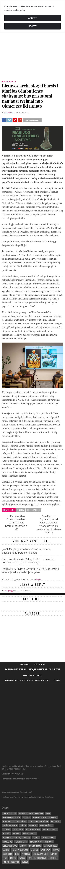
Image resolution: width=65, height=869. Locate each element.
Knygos (13, 858)
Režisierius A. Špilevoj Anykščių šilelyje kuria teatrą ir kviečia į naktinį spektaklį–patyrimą (30, 571)
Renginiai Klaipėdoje (20, 850)
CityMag (9, 112)
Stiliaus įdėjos (19, 821)
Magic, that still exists (32, 675)
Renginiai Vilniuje (33, 510)
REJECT (32, 26)
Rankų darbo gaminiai (37, 858)
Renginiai (20, 510)
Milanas (56, 850)
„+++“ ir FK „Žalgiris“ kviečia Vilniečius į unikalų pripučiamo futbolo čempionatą (26, 551)
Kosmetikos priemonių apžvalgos (16, 837)
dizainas (6, 829)
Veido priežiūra (46, 825)
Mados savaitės (29, 833)
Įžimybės (23, 845)
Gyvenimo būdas (48, 837)
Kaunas (25, 862)
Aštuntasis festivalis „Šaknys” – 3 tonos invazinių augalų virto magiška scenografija (28, 561)
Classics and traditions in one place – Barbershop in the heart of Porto (32, 669)
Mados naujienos (50, 829)
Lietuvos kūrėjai (9, 813)
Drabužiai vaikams (40, 854)
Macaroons (7, 854)
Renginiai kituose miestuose (41, 841)
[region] (32, 16)
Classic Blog (39, 664)
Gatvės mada (18, 829)
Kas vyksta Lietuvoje (11, 817)
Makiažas (16, 833)
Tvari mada (53, 858)
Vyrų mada (33, 825)
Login (38, 580)
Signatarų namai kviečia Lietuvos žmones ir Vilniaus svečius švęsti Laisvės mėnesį (48, 526)
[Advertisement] (32, 43)
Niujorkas (26, 854)
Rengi (5, 858)
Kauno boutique (50, 845)
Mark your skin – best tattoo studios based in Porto (27, 680)
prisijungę (9, 591)
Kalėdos (23, 825)
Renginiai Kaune (21, 841)
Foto (17, 854)
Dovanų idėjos (35, 845)
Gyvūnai (22, 858)
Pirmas (57, 680)
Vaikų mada (45, 850)
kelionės (6, 833)
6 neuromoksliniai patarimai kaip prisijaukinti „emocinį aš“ (16, 524)
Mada (48, 813)
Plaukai (36, 837)
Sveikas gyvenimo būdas (38, 821)
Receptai (53, 817)
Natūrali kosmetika (11, 862)
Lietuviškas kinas (10, 845)
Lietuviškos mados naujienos (31, 813)
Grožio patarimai (10, 825)
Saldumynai (55, 821)
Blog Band (24, 664)
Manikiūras (7, 841)
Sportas (34, 850)
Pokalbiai (7, 821)
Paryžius (53, 854)
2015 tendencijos (33, 829)
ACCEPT (32, 18)
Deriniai (6, 850)
